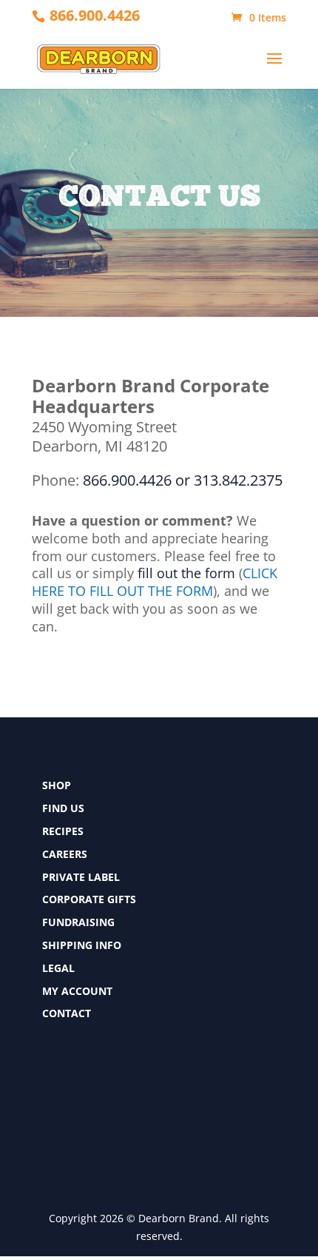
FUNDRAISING (78, 922)
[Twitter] (48, 1097)
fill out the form (186, 573)
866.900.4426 (95, 15)
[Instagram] (48, 1124)
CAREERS (64, 854)
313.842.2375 (238, 480)
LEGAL (58, 968)
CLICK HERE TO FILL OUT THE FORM (154, 582)
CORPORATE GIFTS (89, 899)
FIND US (63, 808)
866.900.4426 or (136, 480)
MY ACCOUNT (77, 991)
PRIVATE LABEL (81, 877)
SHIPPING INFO (81, 945)
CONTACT (66, 1013)
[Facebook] (48, 1070)
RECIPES (63, 831)
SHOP (56, 785)
